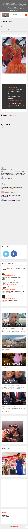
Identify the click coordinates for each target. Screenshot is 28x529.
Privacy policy (4, 512)
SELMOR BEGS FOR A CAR (13, 325)
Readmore (23, 331)
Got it (17, 10)
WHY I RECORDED (13, 14)
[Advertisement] (14, 493)
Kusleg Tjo (7, 268)
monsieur (7, 291)
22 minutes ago (12, 289)
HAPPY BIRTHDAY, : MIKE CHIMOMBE (8, 284)
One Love (7, 300)
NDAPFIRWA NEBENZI (6, 280)
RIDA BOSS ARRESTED (6, 298)
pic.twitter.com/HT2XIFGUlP (15, 100)
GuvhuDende (8, 277)
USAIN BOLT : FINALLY (5, 289)
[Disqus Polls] (14, 148)
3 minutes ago (12, 275)
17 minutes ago (17, 284)
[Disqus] (14, 185)
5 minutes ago (12, 280)
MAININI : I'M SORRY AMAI (13, 364)
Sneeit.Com (16, 526)
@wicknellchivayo (12, 89)
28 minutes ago (14, 293)
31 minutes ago (12, 298)
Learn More (12, 10)
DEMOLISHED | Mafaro (6, 275)
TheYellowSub (8, 273)
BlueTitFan (7, 295)
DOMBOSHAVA (9, 346)
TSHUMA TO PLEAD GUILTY (6, 293)
